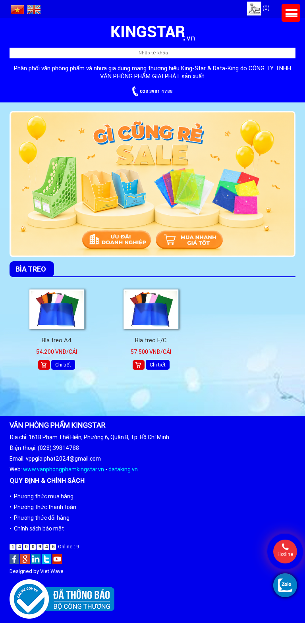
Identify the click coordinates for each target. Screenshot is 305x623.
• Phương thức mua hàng (41, 496)
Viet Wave (52, 571)
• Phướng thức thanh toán (43, 507)
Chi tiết (63, 364)
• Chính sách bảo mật (37, 528)
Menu (291, 13)
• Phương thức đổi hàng (39, 517)
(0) (265, 8)
